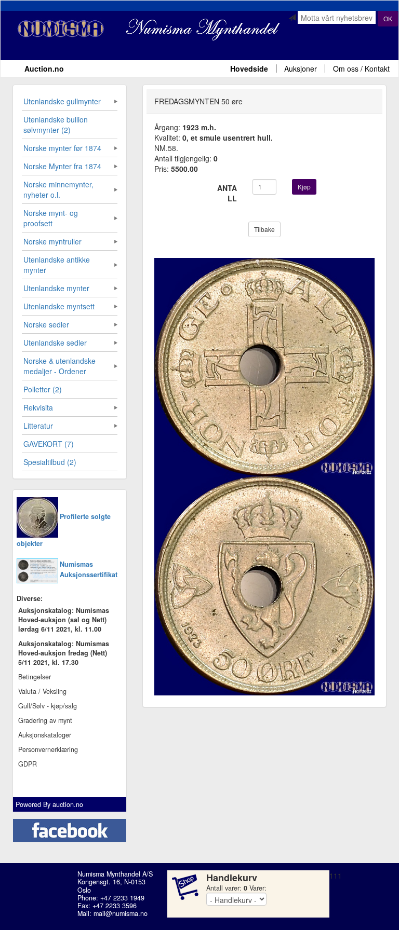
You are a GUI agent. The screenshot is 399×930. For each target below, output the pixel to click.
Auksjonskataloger (44, 735)
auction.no (67, 804)
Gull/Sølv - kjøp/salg (47, 705)
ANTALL (227, 193)
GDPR (27, 764)
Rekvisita (38, 407)
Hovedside (249, 68)
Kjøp (304, 186)
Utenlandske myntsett (59, 306)
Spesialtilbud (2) (49, 462)
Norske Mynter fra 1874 (62, 166)
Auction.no (44, 68)
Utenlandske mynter (56, 288)
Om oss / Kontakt (361, 68)
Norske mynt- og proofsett (50, 218)
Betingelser (34, 676)
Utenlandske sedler (55, 342)
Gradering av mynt (45, 720)
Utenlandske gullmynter (62, 101)
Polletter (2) (42, 389)
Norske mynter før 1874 (62, 148)
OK (387, 18)
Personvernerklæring (48, 749)
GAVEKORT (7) (48, 444)
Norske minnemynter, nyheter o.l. (58, 189)
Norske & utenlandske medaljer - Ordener (59, 365)
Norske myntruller (52, 241)
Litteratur (38, 425)
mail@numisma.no (121, 913)
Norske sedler (46, 324)
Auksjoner (300, 68)
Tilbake (264, 229)
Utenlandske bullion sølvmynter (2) (55, 124)
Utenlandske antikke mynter (56, 264)
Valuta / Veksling (42, 691)
